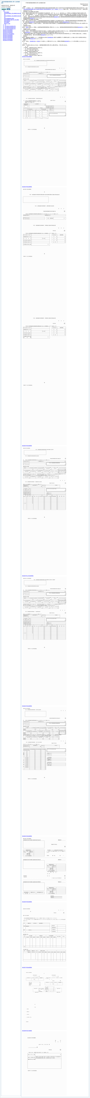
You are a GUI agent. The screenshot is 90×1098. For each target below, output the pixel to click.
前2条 (27, 27)
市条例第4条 (50, 37)
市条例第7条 (32, 41)
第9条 (38, 41)
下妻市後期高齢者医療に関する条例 (43, 9)
